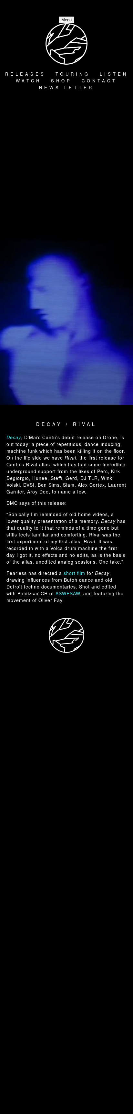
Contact (99, 81)
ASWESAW (68, 593)
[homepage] (66, 635)
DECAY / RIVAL (66, 424)
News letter (66, 87)
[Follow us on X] (76, 192)
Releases (25, 74)
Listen (114, 74)
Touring (73, 74)
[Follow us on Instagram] (66, 998)
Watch (28, 81)
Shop (61, 81)
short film (74, 573)
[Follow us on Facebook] (66, 864)
